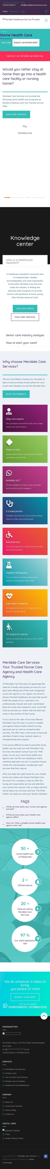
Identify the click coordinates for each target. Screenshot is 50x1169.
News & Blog (10, 1110)
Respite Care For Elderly (15, 1081)
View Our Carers (25, 308)
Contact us (9, 1114)
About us (9, 1102)
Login (23, 11)
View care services (16, 114)
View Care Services (25, 317)
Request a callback (25, 997)
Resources (14, 11)
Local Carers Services (13, 1106)
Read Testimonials (16, 394)
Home (5, 11)
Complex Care (10, 1073)
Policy (7, 1134)
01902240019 (9, 1052)
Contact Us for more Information (25, 56)
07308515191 (23, 1052)
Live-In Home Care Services (16, 1077)
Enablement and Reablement (17, 1085)
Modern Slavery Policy (14, 1138)
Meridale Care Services (27, 1156)
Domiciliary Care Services (15, 1069)
